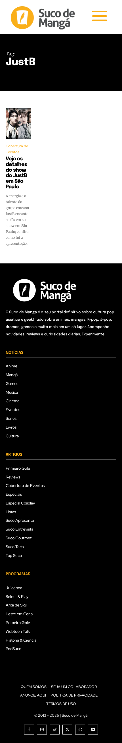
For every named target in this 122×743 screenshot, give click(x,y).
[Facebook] (29, 730)
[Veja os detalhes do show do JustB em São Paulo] (18, 123)
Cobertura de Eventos (17, 149)
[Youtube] (93, 730)
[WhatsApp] (80, 730)
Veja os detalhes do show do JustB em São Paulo (16, 173)
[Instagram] (42, 730)
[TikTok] (55, 730)
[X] (67, 730)
